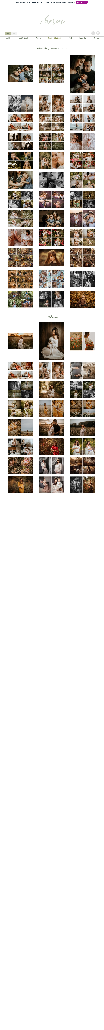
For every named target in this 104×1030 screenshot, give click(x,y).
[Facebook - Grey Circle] (93, 33)
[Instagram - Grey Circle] (98, 33)
